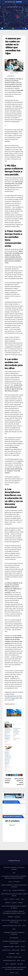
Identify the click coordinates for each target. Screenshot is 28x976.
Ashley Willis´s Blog (17, 698)
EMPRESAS (10, 916)
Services (23, 960)
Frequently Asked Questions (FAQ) (9, 925)
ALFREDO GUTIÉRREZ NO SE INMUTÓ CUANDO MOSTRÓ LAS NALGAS (14, 886)
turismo (16, 972)
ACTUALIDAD (16, 881)
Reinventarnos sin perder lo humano (14, 957)
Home (14, 872)
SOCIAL (7, 964)
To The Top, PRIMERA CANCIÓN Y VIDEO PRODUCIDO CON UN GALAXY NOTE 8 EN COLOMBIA (14, 968)
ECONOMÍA (20, 902)
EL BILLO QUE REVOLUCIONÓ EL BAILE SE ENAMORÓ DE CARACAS (14, 907)
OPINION (23, 946)
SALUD (18, 960)
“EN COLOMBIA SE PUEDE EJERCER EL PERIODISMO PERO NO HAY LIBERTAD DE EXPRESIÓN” (14, 877)
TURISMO (12, 972)
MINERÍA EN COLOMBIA (8, 946)
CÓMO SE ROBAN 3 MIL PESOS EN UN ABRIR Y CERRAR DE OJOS (14, 894)
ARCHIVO (5, 890)
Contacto (17, 899)
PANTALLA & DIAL (7, 950)
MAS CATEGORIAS (14, 937)
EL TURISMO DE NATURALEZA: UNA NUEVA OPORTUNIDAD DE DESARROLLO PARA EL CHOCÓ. (14, 912)
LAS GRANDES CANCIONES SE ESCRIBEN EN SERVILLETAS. (14, 933)
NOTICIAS (17, 946)
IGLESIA (24, 925)
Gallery (19, 925)
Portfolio (17, 953)
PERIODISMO (12, 953)
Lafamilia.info (11, 76)
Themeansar (14, 869)
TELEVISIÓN (20, 964)
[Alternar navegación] (13, 28)
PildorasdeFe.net (11, 696)
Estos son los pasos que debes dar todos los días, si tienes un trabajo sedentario (14, 921)
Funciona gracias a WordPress (10, 867)
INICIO (14, 929)
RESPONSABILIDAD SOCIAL (9, 960)
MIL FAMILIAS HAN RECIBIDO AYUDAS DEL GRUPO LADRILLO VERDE (14, 942)
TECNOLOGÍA (13, 964)
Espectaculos (17, 916)
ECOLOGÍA (14, 902)
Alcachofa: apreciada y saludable (8, 780)
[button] (23, 28)
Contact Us (6, 899)
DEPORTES (7, 902)
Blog (10, 890)
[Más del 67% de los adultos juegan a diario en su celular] (16, 726)
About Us (10, 881)
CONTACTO (12, 899)
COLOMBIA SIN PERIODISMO (18, 890)
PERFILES (23, 950)
